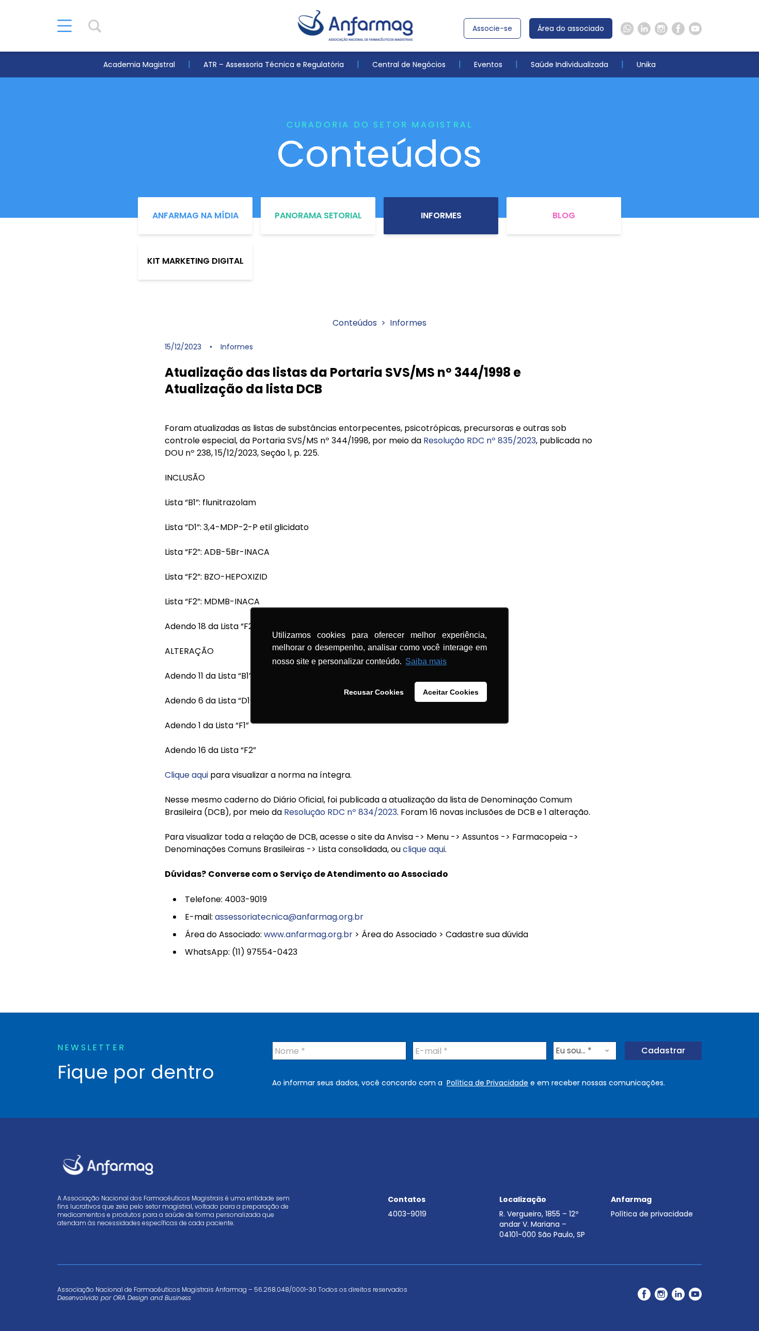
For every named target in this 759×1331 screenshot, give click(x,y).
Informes (441, 215)
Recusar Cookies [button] (374, 692)
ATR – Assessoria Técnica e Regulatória (273, 64)
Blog (563, 215)
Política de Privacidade (487, 1083)
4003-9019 (407, 1214)
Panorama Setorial (318, 215)
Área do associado (570, 28)
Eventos (488, 64)
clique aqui (424, 849)
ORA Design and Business (152, 1297)
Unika (646, 64)
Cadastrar (663, 1050)
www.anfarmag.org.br (308, 934)
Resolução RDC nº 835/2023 (479, 440)
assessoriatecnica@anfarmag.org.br (289, 917)
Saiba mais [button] (426, 661)
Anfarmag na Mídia (195, 215)
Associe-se (492, 28)
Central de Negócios (409, 64)
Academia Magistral (139, 64)
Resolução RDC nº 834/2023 (340, 812)
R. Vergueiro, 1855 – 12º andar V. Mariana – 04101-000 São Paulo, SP (542, 1224)
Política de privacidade (652, 1214)
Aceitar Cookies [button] (451, 692)
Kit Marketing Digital (195, 261)
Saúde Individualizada (569, 64)
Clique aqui (186, 775)
